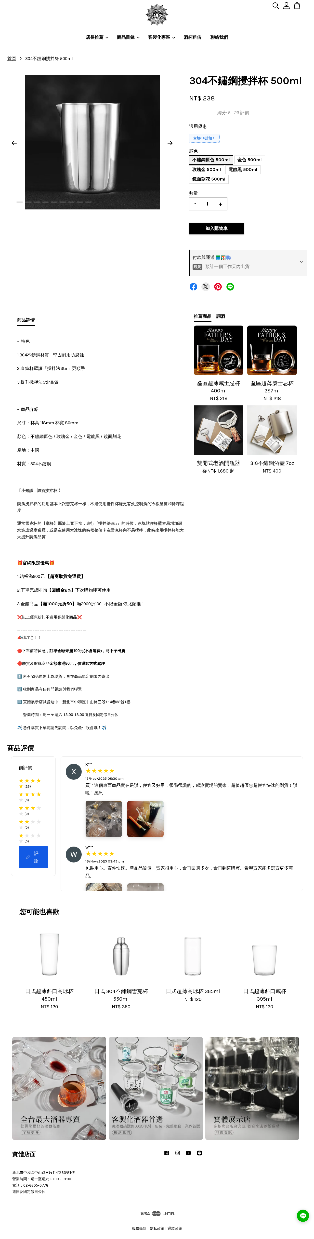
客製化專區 (159, 37)
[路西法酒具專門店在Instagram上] (177, 1155)
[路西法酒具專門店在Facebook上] (166, 1155)
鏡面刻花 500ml (208, 179)
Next (170, 143)
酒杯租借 (192, 37)
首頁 (11, 58)
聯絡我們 (219, 37)
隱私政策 (157, 1228)
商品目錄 (126, 37)
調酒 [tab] (220, 316)
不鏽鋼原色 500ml (211, 159)
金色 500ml (249, 159)
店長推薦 (95, 37)
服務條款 (139, 1228)
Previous (14, 143)
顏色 (193, 151)
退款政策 (175, 1228)
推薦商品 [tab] (202, 316)
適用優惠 (198, 126)
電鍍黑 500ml (243, 169)
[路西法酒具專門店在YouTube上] (188, 1155)
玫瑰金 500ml (206, 169)
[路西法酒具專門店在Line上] (199, 1155)
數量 (193, 193)
